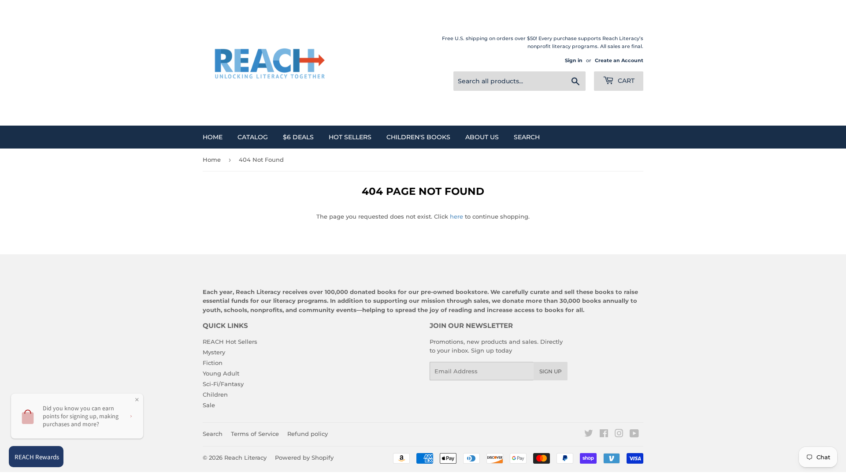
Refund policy (307, 433)
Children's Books (418, 137)
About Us (482, 137)
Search (527, 137)
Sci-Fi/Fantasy (223, 383)
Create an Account (619, 60)
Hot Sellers (350, 137)
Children (215, 394)
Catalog (252, 137)
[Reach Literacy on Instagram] (619, 434)
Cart (625, 81)
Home (213, 137)
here (456, 216)
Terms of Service (255, 433)
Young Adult (221, 373)
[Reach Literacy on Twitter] (588, 434)
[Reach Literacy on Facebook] (604, 434)
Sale (209, 405)
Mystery (214, 352)
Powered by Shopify (304, 457)
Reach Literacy (245, 457)
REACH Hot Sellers (230, 341)
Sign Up (550, 371)
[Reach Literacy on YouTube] (634, 434)
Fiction (213, 362)
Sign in (574, 60)
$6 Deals (298, 137)
